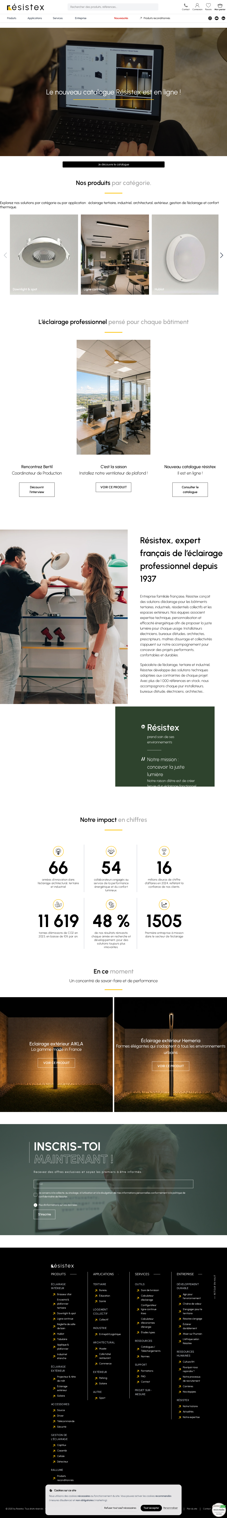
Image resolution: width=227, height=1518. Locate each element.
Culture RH (188, 1361)
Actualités (188, 1411)
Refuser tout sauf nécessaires (120, 1507)
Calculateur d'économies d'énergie (148, 1323)
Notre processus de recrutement (191, 1378)
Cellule (61, 1456)
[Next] (221, 255)
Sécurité (61, 1426)
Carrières (188, 1386)
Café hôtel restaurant (105, 1356)
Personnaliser (170, 1507)
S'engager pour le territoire (192, 1311)
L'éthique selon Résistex (191, 1341)
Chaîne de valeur (192, 1303)
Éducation (104, 1295)
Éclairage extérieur (62, 1388)
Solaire (61, 1395)
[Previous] (5, 255)
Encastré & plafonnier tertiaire (63, 1303)
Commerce (105, 1363)
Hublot (60, 1333)
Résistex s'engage (192, 1318)
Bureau (103, 1290)
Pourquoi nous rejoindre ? (190, 1369)
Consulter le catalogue (190, 489)
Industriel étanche (62, 1356)
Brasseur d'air (64, 1294)
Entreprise (80, 18)
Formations (147, 1370)
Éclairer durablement (190, 1326)
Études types (148, 1332)
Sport (102, 1397)
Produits (11, 18)
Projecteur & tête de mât (66, 1378)
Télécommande (65, 1421)
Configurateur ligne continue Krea (148, 1309)
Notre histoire (190, 1406)
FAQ (143, 1376)
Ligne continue (65, 1318)
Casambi (62, 1450)
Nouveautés (121, 18)
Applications (34, 18)
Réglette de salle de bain (66, 1326)
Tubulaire (62, 1339)
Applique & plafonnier (63, 1346)
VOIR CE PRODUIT (113, 487)
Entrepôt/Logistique (110, 1334)
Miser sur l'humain (192, 1333)
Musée (102, 1348)
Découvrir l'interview (37, 489)
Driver (60, 1415)
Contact (145, 1381)
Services (58, 18)
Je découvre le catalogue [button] (113, 164)
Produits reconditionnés (157, 18)
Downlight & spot (66, 1313)
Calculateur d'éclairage (147, 1297)
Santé (102, 1301)
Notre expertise (191, 1417)
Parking (103, 1378)
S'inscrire (44, 1214)
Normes (145, 1356)
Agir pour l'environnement (192, 1296)
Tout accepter (151, 1507)
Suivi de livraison (150, 1290)
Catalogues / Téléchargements (150, 1348)
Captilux (61, 1445)
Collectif (103, 1319)
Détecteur (62, 1461)
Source (61, 1410)
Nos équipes (189, 1391)
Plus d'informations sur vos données (58, 1204)
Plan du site (192, 1508)
